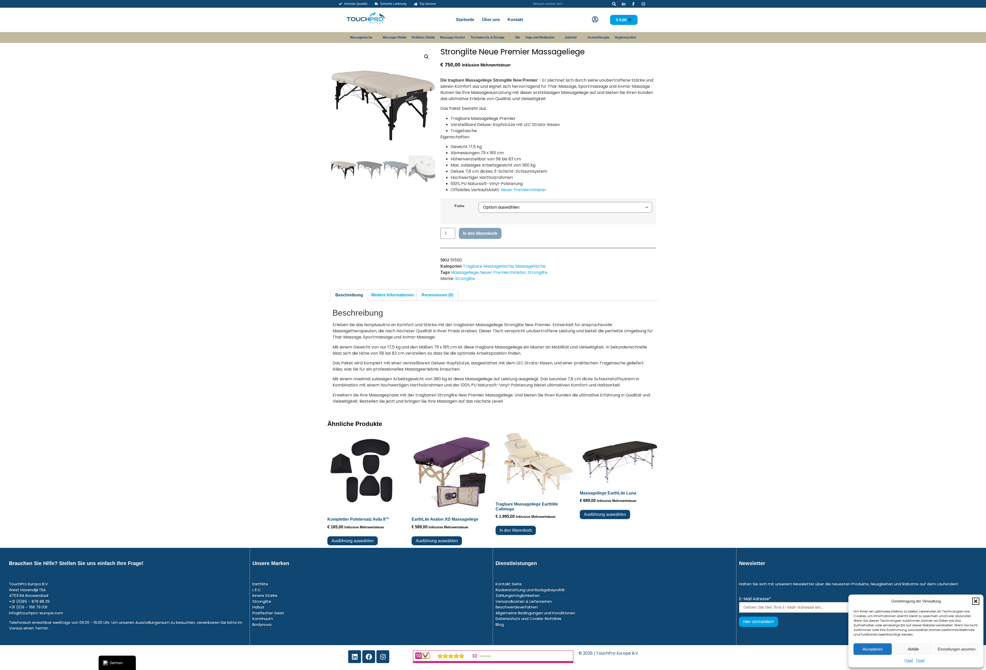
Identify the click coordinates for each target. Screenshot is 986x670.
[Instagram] (382, 656)
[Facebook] (368, 656)
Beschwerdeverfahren (517, 607)
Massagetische (361, 37)
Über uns (491, 19)
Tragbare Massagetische (488, 266)
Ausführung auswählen (352, 541)
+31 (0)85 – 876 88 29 (29, 601)
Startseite (465, 19)
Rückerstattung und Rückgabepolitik (530, 590)
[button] (975, 601)
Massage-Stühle (394, 37)
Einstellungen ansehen (956, 649)
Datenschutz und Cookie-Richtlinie (529, 618)
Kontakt (515, 19)
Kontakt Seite (509, 584)
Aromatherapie (598, 37)
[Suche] (614, 4)
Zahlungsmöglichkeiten (518, 595)
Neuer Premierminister (523, 190)
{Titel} (908, 660)
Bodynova (261, 624)
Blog (500, 624)
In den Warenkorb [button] (516, 530)
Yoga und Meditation (539, 37)
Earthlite (260, 584)
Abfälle (913, 649)
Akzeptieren (872, 649)
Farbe (459, 206)
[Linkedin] (354, 656)
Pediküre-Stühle (423, 37)
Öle (517, 37)
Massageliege (464, 272)
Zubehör (571, 37)
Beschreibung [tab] (349, 295)
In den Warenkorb (480, 233)
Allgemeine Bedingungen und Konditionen (535, 613)
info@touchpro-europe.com (36, 613)
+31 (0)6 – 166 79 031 (28, 607)
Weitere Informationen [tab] (392, 295)
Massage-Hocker (452, 37)
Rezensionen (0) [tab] (437, 295)
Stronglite (537, 272)
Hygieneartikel (625, 37)
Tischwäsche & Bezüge (487, 37)
